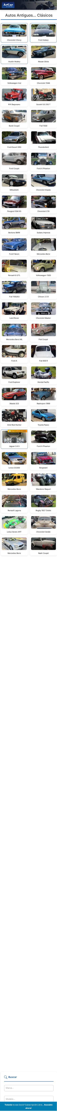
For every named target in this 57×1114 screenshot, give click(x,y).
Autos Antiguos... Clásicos (29, 15)
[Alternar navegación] (52, 5)
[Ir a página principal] (8, 5)
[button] (29, 1078)
